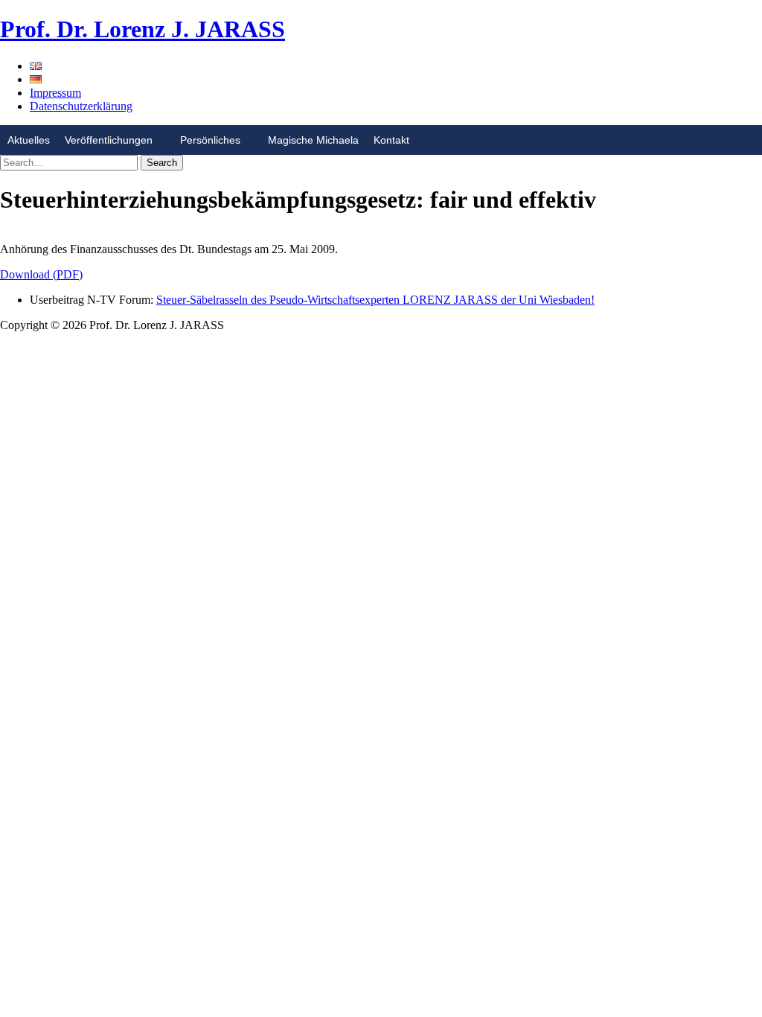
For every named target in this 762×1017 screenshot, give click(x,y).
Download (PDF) (41, 274)
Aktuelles (28, 140)
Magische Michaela (313, 140)
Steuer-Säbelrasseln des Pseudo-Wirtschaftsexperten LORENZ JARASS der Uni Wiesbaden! (375, 299)
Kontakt (391, 140)
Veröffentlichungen (109, 140)
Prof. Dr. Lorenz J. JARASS (142, 29)
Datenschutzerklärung (81, 106)
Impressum (55, 92)
